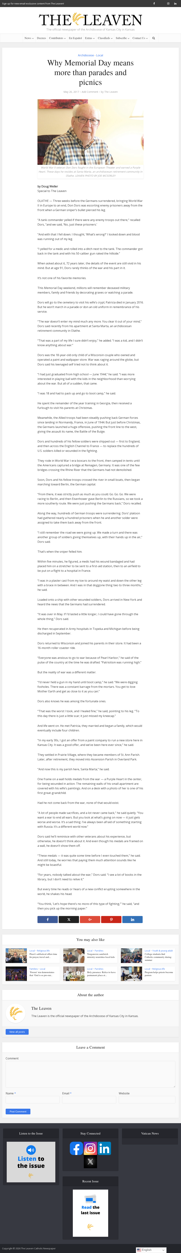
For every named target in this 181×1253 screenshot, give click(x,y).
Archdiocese (86, 55)
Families (34, 968)
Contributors (56, 38)
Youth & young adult (162, 950)
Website (124, 1093)
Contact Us (139, 38)
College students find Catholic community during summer (158, 957)
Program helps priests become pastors (159, 974)
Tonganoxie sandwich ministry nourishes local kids (101, 955)
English (146, 1249)
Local (99, 55)
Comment (12, 1058)
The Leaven (111, 91)
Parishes (99, 950)
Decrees (41, 38)
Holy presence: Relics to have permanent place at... (101, 974)
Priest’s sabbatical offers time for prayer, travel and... (43, 955)
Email (67, 1093)
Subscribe (121, 38)
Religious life (43, 950)
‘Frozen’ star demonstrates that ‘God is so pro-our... (42, 974)
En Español (75, 38)
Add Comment (90, 91)
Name (11, 1093)
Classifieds (104, 38)
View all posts (17, 1031)
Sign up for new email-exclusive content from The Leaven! (33, 3)
